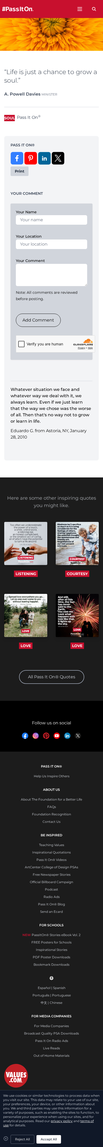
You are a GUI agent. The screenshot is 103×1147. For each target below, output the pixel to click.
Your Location (29, 236)
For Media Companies (51, 1026)
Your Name (26, 212)
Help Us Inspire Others (51, 776)
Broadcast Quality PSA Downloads (51, 1033)
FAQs (51, 807)
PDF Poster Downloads (51, 957)
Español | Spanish (51, 988)
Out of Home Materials (51, 1056)
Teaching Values (51, 845)
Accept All (49, 1139)
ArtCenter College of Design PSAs (51, 867)
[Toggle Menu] (80, 9)
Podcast (51, 889)
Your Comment (30, 260)
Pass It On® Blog (51, 904)
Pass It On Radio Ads (51, 1041)
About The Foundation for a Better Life (51, 799)
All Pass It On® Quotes (51, 676)
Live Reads (51, 1048)
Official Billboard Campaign (51, 882)
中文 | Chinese (51, 1003)
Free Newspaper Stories (52, 875)
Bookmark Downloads (51, 965)
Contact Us (51, 822)
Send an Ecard (51, 912)
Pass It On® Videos (51, 860)
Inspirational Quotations (51, 852)
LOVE (26, 645)
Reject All (22, 1139)
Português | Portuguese (51, 995)
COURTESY (77, 573)
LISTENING (26, 573)
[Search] (94, 9)
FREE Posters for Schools (51, 942)
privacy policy (62, 1121)
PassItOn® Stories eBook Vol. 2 (51, 935)
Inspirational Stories (51, 950)
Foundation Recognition (51, 814)
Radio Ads (52, 897)
